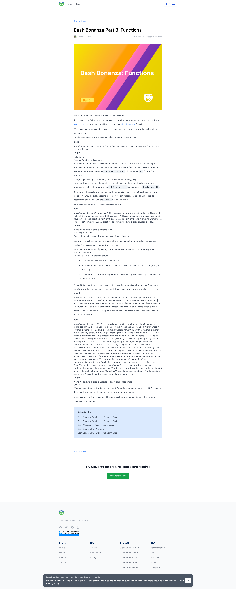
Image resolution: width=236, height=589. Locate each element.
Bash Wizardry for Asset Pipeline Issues (96, 425)
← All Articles (80, 21)
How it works (95, 552)
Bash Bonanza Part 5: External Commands (97, 433)
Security (63, 552)
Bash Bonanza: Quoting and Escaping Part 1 (98, 417)
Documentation (157, 547)
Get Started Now (118, 476)
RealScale (154, 557)
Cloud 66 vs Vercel (129, 567)
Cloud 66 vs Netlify (129, 562)
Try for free (170, 4)
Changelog (155, 567)
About (62, 547)
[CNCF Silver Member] (69, 533)
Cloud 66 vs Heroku (129, 547)
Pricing (92, 557)
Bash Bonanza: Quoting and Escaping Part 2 (98, 421)
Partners (63, 557)
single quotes (80, 124)
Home (69, 4)
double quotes (128, 124)
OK (188, 580)
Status (153, 562)
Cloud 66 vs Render (129, 552)
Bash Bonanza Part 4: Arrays (91, 429)
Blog (78, 4)
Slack (152, 552)
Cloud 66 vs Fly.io (128, 557)
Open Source (65, 562)
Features (93, 547)
